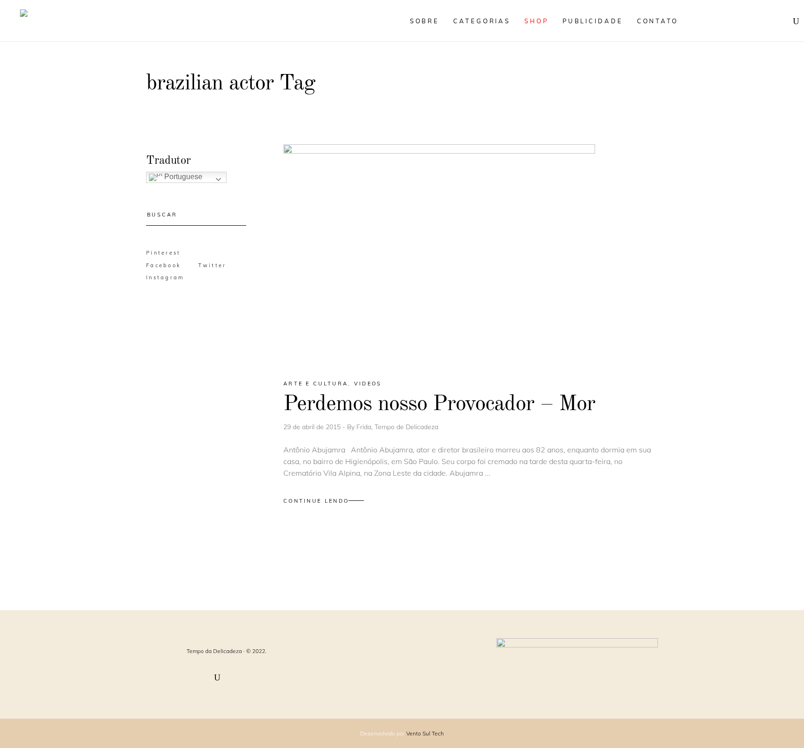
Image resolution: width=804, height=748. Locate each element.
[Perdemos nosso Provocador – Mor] (439, 253)
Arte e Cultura (315, 383)
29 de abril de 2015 (312, 427)
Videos (368, 383)
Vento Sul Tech (425, 733)
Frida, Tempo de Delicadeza (397, 427)
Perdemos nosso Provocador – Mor (439, 404)
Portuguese (182, 177)
